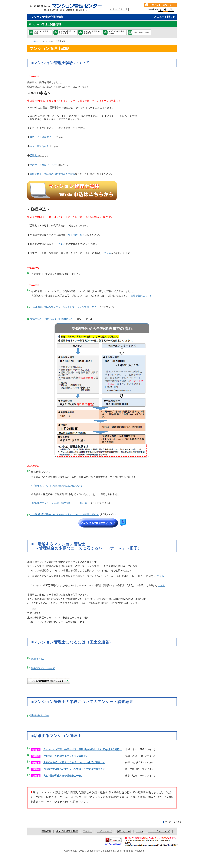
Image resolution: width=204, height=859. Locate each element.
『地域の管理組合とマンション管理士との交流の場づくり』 (75, 769)
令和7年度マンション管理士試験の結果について (57, 485)
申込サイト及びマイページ (44, 165)
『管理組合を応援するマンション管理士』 (65, 756)
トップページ (34, 41)
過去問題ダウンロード (43, 668)
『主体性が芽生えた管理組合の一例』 (63, 775)
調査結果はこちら (39, 715)
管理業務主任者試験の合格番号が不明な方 (52, 174)
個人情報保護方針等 (67, 831)
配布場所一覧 (75, 235)
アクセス (87, 831)
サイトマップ (104, 831)
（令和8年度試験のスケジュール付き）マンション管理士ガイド (64, 307)
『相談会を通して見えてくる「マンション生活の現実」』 (74, 762)
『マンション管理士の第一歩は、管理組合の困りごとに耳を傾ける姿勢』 (82, 749)
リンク (139, 831)
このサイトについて (159, 831)
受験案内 (34, 155)
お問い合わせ (124, 831)
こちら (62, 244)
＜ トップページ (118, 9)
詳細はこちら (38, 659)
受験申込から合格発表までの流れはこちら (53, 318)
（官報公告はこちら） (140, 295)
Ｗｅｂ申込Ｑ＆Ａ (39, 146)
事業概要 (46, 831)
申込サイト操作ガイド (42, 137)
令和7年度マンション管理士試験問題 (51, 503)
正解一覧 (82, 503)
